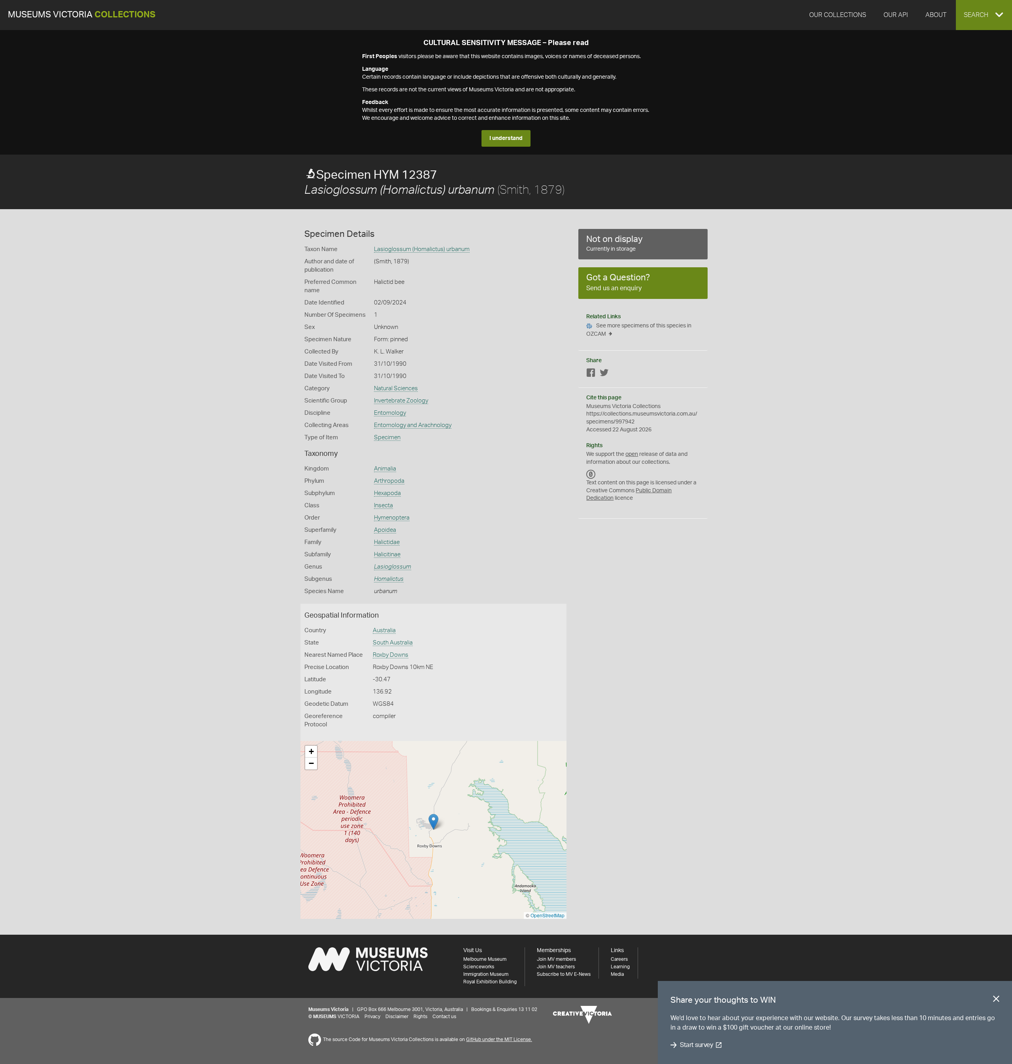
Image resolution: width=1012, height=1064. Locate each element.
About (935, 15)
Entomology (390, 413)
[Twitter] (604, 374)
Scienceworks (478, 966)
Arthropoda (389, 481)
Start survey (696, 1045)
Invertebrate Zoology (401, 401)
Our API (896, 15)
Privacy (372, 1016)
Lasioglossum (392, 567)
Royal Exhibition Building (490, 981)
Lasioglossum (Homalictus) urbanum (422, 249)
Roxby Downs (390, 655)
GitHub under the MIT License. (499, 1039)
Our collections (837, 15)
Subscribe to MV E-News (564, 974)
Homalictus (389, 579)
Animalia (385, 469)
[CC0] (591, 474)
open (631, 454)
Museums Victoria (81, 15)
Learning (620, 966)
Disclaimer (396, 1016)
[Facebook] (591, 374)
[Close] (996, 1000)
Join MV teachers (556, 966)
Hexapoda (387, 493)
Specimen (387, 437)
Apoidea (385, 530)
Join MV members (556, 959)
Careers (619, 959)
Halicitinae (387, 555)
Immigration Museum (485, 974)
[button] (984, 15)
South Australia (393, 643)
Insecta (383, 505)
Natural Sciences (396, 388)
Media (617, 974)
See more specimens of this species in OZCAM (638, 330)
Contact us (444, 1016)
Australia (384, 630)
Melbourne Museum (484, 959)
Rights (420, 1016)
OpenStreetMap (548, 915)
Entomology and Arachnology (412, 425)
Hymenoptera (392, 518)
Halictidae (387, 542)
